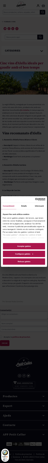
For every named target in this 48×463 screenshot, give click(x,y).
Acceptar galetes (24, 246)
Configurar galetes (22, 254)
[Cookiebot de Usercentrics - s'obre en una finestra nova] (35, 199)
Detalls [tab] (24, 206)
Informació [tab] (39, 206)
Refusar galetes (24, 262)
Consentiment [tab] (8, 206)
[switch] (5, 459)
